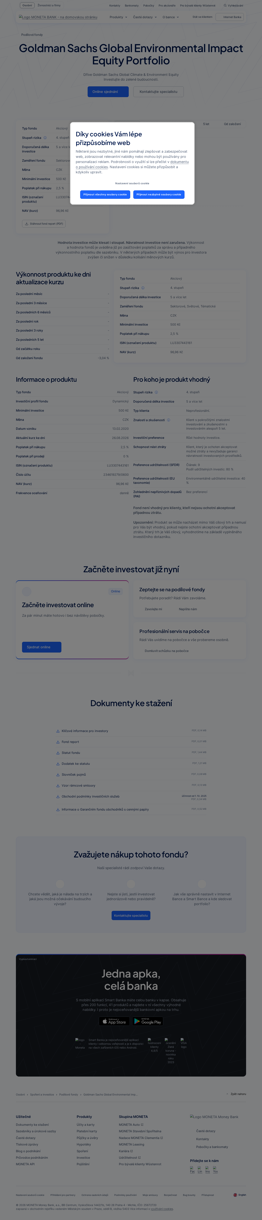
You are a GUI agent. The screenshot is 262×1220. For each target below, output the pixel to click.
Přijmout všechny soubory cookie (105, 194)
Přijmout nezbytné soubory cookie (159, 194)
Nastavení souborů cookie (132, 183)
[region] (132, 163)
